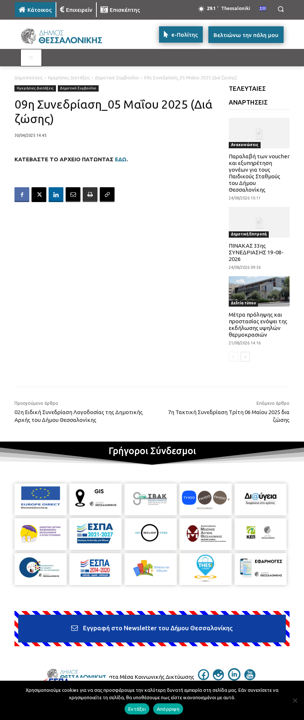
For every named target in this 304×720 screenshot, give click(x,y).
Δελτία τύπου (243, 303)
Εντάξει (137, 708)
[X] (39, 194)
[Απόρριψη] (294, 700)
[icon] (203, 678)
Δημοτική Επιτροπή (249, 234)
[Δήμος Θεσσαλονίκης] (65, 36)
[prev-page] (233, 356)
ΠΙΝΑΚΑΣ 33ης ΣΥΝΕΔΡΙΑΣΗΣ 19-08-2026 (256, 252)
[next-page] (245, 356)
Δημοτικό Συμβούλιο (117, 77)
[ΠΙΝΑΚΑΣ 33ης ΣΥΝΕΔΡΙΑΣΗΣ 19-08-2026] (259, 222)
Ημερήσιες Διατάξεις (69, 77)
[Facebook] (21, 194)
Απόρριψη (168, 708)
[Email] (73, 194)
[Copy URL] (107, 194)
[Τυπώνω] (90, 194)
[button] (280, 9)
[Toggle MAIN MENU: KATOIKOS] (31, 58)
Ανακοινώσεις (244, 145)
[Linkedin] (56, 194)
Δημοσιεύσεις (28, 77)
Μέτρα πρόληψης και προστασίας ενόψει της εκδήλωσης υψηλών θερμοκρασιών (258, 324)
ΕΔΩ (120, 159)
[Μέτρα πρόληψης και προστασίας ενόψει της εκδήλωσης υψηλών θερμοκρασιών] (259, 291)
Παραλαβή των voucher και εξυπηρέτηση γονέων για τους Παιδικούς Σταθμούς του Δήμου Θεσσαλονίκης (259, 173)
